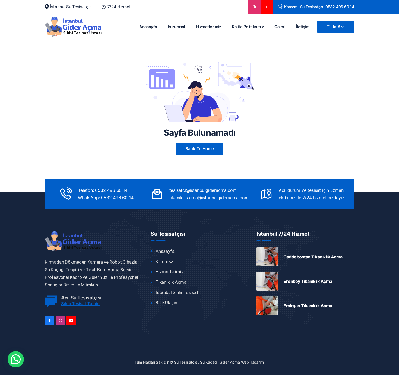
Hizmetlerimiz (208, 26)
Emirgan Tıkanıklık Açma (307, 305)
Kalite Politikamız (248, 26)
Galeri (279, 26)
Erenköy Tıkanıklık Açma (307, 281)
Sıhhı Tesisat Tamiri (80, 304)
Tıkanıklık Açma (171, 282)
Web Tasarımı (253, 362)
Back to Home (199, 148)
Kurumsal (176, 26)
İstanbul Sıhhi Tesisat (177, 292)
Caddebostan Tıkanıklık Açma (313, 257)
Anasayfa (148, 26)
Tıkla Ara (336, 26)
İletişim (302, 26)
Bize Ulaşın (166, 302)
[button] (16, 359)
